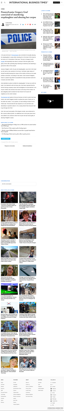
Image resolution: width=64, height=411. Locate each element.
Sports (2, 400)
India (39, 384)
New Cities (15, 400)
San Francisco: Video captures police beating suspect (14, 128)
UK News (2, 384)
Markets (2, 386)
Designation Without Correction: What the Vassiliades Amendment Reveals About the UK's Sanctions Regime (48, 58)
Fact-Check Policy (29, 396)
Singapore (40, 386)
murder (2, 61)
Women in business (16, 396)
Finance (14, 390)
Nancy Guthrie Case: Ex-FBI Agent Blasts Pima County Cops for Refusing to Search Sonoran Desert (27, 224)
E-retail (14, 382)
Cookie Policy (28, 390)
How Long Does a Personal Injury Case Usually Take (47, 86)
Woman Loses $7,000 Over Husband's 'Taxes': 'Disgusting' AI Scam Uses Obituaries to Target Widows (48, 46)
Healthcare (15, 386)
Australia (39, 382)
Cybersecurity (15, 392)
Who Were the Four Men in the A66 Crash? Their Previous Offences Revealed (27, 370)
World (2, 382)
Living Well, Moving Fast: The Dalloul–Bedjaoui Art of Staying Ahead (48, 64)
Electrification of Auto (17, 388)
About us (27, 382)
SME (2, 390)
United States (40, 390)
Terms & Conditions (29, 386)
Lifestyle (2, 398)
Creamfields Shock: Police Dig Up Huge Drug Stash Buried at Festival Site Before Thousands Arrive (9, 334)
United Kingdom (41, 388)
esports (14, 398)
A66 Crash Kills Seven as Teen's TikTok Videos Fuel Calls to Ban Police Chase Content (8, 260)
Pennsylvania (15, 55)
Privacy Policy (28, 388)
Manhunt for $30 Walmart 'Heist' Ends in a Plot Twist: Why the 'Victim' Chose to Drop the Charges (27, 241)
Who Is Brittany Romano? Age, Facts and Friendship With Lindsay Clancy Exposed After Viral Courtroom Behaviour (48, 16)
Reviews (2, 402)
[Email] (33, 24)
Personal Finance (4, 392)
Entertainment (3, 396)
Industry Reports (16, 404)
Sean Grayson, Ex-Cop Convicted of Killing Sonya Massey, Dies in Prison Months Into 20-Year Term (9, 352)
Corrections (28, 392)
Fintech (14, 402)
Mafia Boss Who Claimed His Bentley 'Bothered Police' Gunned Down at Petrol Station (27, 334)
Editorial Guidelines (27, 145)
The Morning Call (5, 97)
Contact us (28, 384)
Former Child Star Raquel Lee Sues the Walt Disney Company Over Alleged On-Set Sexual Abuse (9, 224)
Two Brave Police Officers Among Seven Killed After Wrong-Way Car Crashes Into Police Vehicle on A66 (27, 316)
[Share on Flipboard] (28, 24)
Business (2, 388)
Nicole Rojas (9, 22)
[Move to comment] (35, 24)
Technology (3, 394)
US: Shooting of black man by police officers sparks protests (16, 134)
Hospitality (15, 384)
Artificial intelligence (17, 394)
